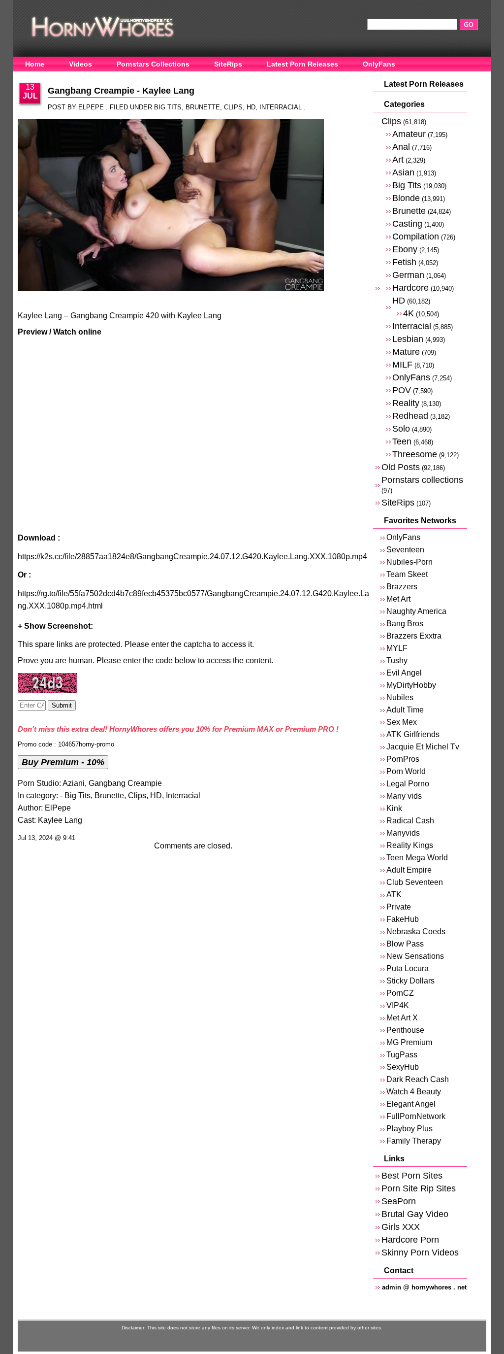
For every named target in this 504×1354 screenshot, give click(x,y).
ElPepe (58, 808)
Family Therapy (413, 1141)
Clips (233, 107)
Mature (406, 351)
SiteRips (228, 64)
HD (251, 107)
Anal (401, 146)
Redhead (410, 415)
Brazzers (401, 586)
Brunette (203, 107)
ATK (394, 894)
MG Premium (409, 1042)
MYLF (397, 648)
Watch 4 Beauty (413, 1091)
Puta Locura (407, 968)
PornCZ (400, 993)
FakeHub (402, 919)
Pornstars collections (422, 479)
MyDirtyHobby (411, 685)
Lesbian (407, 339)
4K (408, 313)
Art (398, 159)
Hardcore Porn (410, 1239)
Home (34, 64)
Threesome (414, 454)
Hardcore (410, 287)
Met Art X (402, 1018)
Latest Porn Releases (302, 64)
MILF (402, 364)
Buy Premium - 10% (63, 762)
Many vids (404, 796)
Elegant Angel (411, 1104)
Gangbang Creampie (125, 783)
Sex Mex (401, 722)
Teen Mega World (417, 857)
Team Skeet (407, 574)
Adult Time (405, 710)
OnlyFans (379, 64)
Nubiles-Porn (409, 562)
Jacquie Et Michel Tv (422, 747)
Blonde (406, 198)
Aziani (74, 783)
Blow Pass (405, 944)
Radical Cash (410, 820)
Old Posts (400, 467)
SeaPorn (398, 1201)
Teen (401, 441)
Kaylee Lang (60, 820)
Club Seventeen (414, 882)
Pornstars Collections (153, 64)
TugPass (401, 1054)
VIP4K (397, 1005)
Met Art (398, 599)
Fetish (404, 262)
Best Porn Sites (411, 1175)
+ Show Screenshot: (55, 626)
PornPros (402, 759)
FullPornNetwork (415, 1116)
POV (401, 390)
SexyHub (402, 1067)
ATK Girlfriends (413, 734)
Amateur (409, 134)
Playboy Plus (409, 1128)
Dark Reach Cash (417, 1079)
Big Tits (168, 107)
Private (398, 907)
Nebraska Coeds (415, 931)
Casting (407, 223)
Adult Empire (409, 870)
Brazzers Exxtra (413, 636)
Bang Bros (404, 623)
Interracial (280, 107)
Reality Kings (409, 845)
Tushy (397, 660)
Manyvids (403, 833)
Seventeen (405, 549)
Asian (403, 172)
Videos (80, 64)
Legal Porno (407, 783)
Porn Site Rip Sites (418, 1188)
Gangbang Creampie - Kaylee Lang (121, 91)
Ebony (404, 249)
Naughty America (416, 611)
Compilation (415, 236)
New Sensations (415, 956)
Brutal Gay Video (414, 1214)
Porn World (406, 771)
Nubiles (399, 697)
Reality (405, 403)
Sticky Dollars (410, 981)
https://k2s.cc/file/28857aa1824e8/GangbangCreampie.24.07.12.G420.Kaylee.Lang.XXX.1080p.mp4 (192, 556)
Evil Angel (404, 673)
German (408, 275)
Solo (401, 428)
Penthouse (405, 1030)
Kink (394, 808)
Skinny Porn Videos (420, 1252)
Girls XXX (400, 1226)
